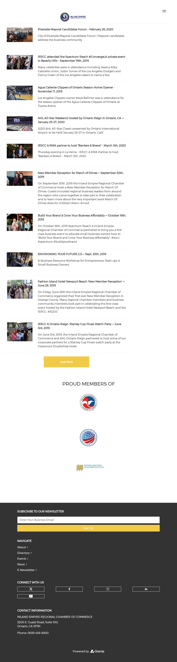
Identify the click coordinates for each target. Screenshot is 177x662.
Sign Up (88, 528)
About (21, 547)
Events (21, 558)
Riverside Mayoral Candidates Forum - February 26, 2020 (75, 29)
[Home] (73, 17)
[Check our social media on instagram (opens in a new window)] (49, 6)
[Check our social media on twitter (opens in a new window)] (34, 6)
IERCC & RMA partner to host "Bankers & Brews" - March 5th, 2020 (82, 145)
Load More (66, 361)
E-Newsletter (26, 570)
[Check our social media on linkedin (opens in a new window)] (56, 6)
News (21, 564)
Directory (23, 553)
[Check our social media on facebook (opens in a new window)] (42, 6)
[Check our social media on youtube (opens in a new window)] (63, 6)
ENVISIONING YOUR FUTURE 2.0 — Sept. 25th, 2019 (72, 254)
